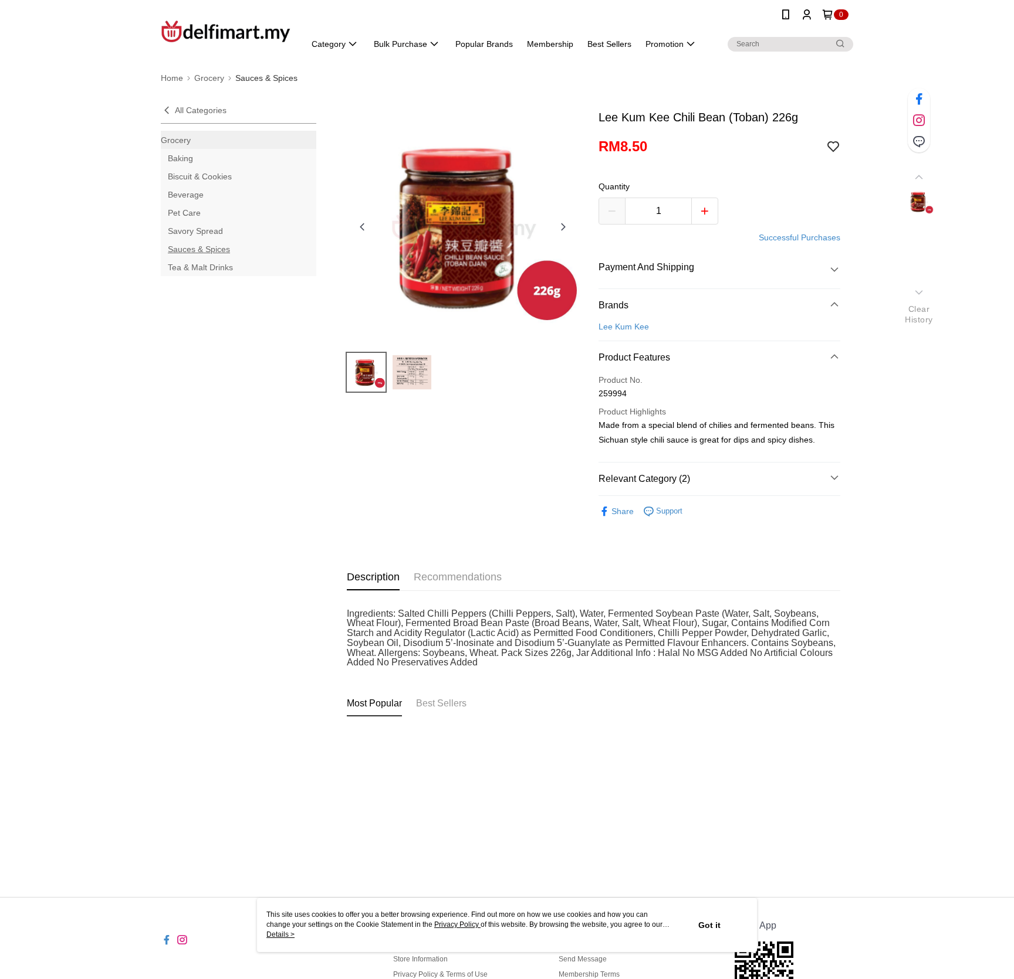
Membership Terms (589, 974)
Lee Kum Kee (624, 326)
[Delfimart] (226, 31)
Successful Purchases (799, 237)
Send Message (583, 959)
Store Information (420, 959)
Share (622, 511)
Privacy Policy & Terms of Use (440, 974)
